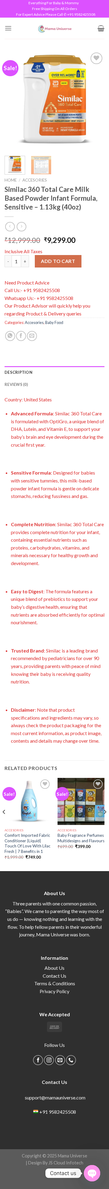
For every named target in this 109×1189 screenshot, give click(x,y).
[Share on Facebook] (21, 336)
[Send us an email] (60, 1060)
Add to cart (58, 261)
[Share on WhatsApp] (10, 336)
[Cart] (100, 28)
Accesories (34, 180)
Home (11, 180)
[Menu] (8, 28)
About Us (54, 968)
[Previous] (14, 101)
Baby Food (54, 322)
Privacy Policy (54, 991)
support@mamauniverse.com (54, 1097)
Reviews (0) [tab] (16, 384)
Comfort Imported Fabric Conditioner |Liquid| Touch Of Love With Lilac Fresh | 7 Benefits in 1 (28, 843)
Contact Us (54, 976)
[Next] (94, 101)
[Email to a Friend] (32, 336)
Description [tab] (18, 372)
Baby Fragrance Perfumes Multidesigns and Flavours (81, 838)
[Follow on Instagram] (49, 1060)
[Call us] (71, 1060)
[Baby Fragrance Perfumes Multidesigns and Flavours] (81, 801)
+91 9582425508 (57, 1112)
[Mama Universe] (54, 28)
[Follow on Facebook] (38, 1060)
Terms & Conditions (54, 983)
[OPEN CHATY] (92, 1173)
